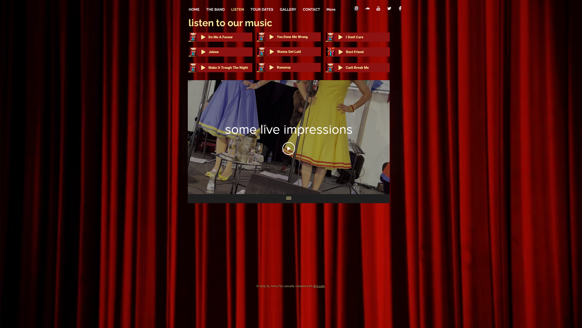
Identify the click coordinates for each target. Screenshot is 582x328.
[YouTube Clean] (378, 8)
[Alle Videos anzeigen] (289, 198)
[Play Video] (288, 148)
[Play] (203, 37)
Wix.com (319, 286)
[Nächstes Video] (380, 137)
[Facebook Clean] (400, 8)
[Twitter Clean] (389, 8)
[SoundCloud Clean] (367, 8)
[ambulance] (356, 8)
